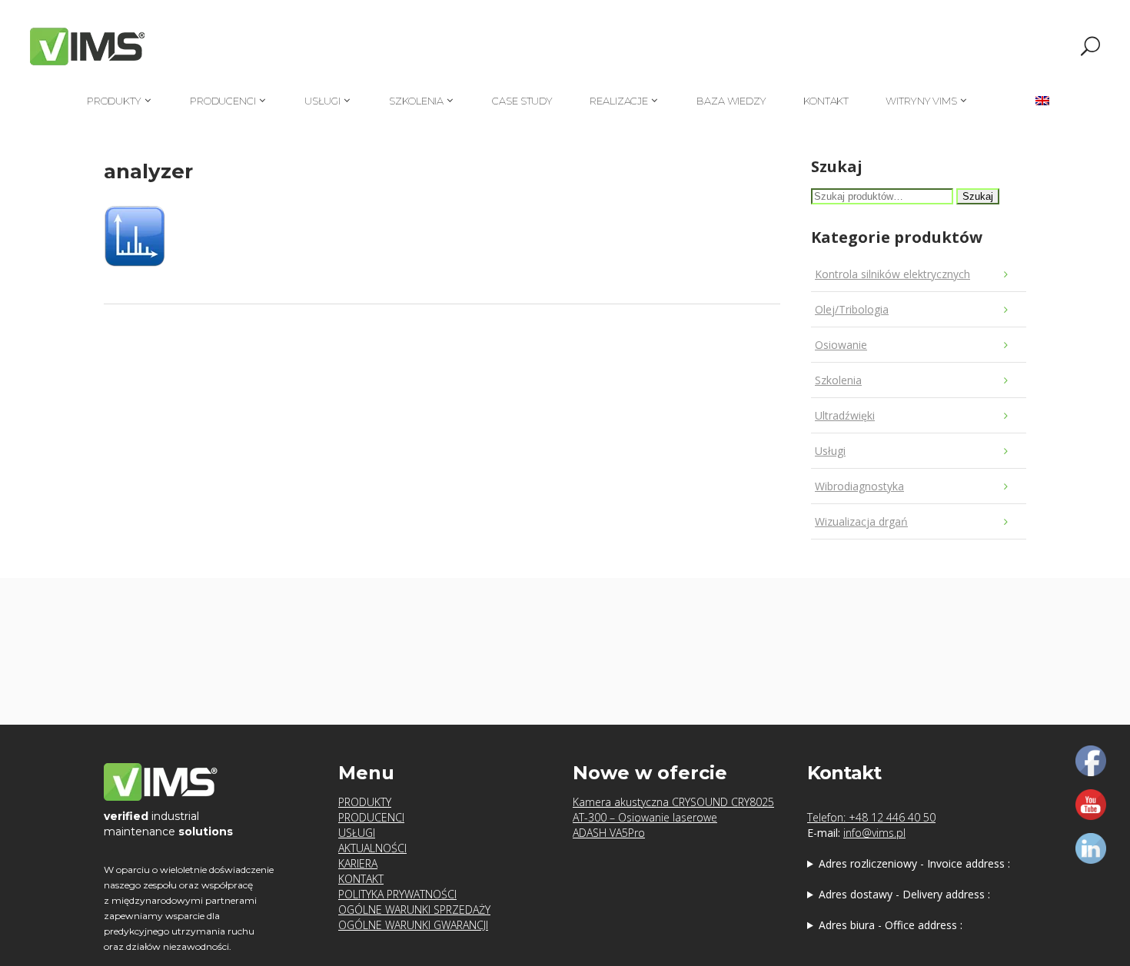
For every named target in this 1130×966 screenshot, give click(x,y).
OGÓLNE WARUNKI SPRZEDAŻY (414, 909)
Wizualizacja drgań (861, 521)
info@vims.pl (874, 832)
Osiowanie (841, 344)
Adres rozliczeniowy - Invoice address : (914, 863)
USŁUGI (356, 832)
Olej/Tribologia (852, 309)
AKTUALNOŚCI (372, 848)
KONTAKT (361, 878)
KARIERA (357, 863)
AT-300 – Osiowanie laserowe (645, 817)
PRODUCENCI (371, 817)
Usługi (830, 450)
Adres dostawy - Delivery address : (904, 894)
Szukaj (977, 196)
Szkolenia (838, 380)
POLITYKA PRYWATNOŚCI (397, 894)
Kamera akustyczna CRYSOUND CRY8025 (673, 802)
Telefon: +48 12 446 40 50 (871, 817)
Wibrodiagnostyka (859, 486)
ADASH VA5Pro (609, 832)
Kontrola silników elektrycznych (892, 274)
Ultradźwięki (845, 415)
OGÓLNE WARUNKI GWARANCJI (413, 925)
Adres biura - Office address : (890, 925)
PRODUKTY (364, 802)
